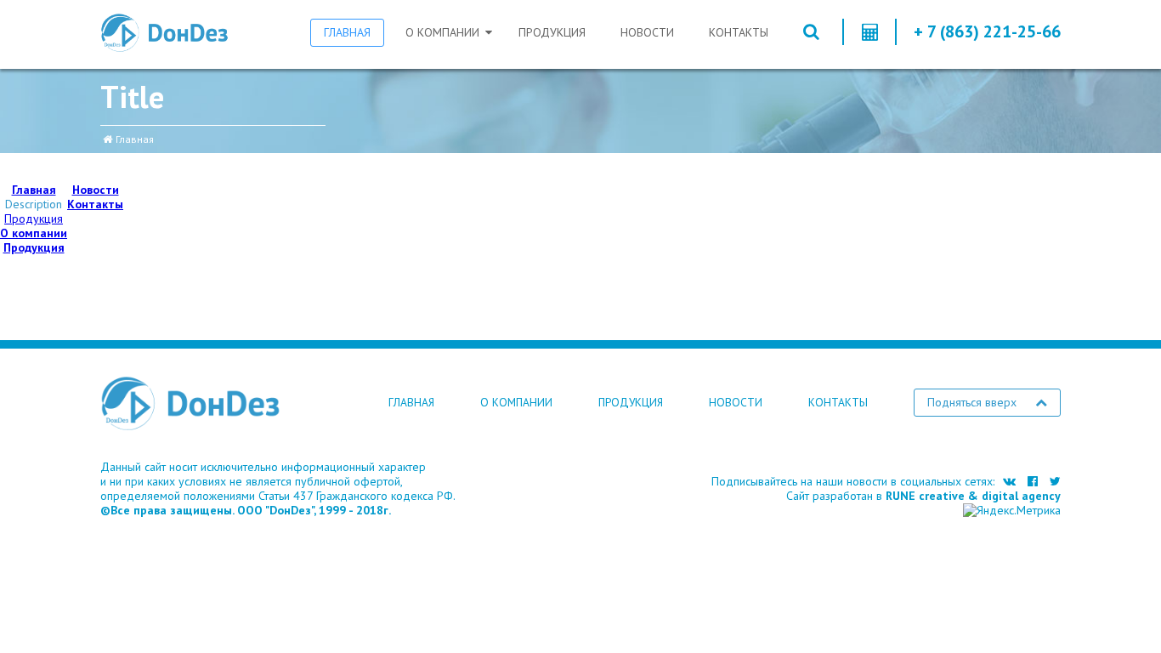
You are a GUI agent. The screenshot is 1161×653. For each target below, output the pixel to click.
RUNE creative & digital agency (973, 495)
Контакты (738, 32)
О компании (442, 32)
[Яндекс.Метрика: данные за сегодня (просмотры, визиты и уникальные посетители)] (1012, 510)
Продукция (552, 32)
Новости (647, 32)
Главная (347, 32)
